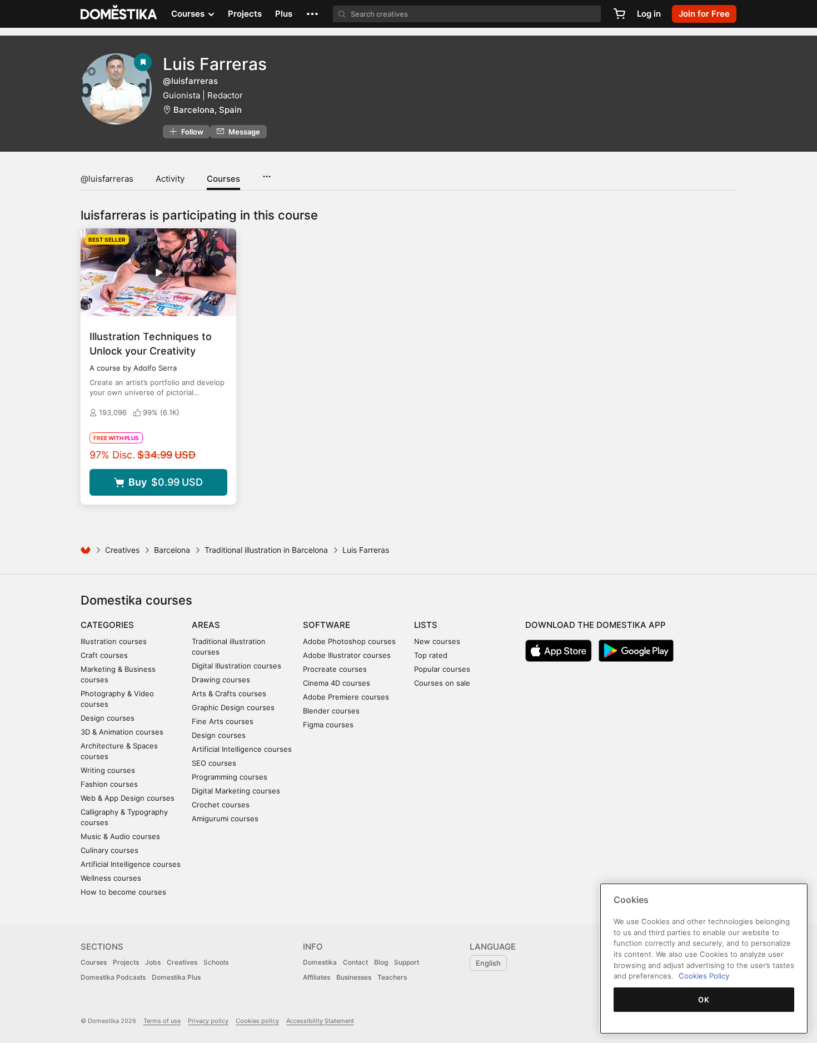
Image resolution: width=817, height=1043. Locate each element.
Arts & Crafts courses (229, 693)
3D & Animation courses (122, 731)
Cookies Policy (704, 975)
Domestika (320, 962)
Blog (381, 962)
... (266, 173)
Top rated (430, 655)
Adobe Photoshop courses (349, 641)
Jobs (153, 962)
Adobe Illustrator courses (347, 655)
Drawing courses (221, 679)
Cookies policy (257, 1021)
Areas (206, 625)
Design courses (107, 717)
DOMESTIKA (119, 14)
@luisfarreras (107, 178)
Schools (215, 962)
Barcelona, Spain (207, 109)
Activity (170, 178)
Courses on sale (442, 682)
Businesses (353, 977)
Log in (649, 13)
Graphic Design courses (233, 707)
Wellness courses (111, 878)
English (488, 963)
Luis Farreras (215, 64)
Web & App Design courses (128, 798)
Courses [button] (189, 13)
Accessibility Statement (320, 1021)
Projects (245, 13)
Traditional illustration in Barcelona (266, 550)
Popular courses (442, 669)
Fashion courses (109, 784)
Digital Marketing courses (236, 790)
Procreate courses (335, 669)
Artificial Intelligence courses (131, 864)
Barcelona (172, 550)
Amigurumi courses (225, 818)
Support (406, 962)
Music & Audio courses (120, 836)
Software (326, 625)
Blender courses (331, 710)
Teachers (392, 977)
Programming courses (229, 776)
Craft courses (104, 655)
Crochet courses (221, 804)
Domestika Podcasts (113, 977)
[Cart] (619, 14)
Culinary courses (109, 850)
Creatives (122, 550)
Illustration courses (114, 641)
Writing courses (108, 770)
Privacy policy (208, 1021)
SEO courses (214, 762)
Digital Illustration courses (236, 665)
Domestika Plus (176, 977)
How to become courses (123, 891)
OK (703, 999)
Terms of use (162, 1021)
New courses (437, 641)
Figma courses (328, 724)
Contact (355, 962)
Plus (283, 13)
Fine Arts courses (222, 721)
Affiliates (316, 977)
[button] (312, 14)
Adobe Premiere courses (346, 696)
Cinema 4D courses (336, 682)
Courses (223, 178)
